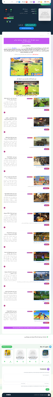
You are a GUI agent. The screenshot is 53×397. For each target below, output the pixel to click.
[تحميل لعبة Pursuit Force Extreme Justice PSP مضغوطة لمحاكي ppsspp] (41, 236)
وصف (48, 33)
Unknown (15, 100)
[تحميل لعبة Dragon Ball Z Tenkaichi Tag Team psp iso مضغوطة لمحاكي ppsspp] (41, 315)
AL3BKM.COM (36, 394)
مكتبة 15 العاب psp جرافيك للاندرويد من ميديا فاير (23, 54)
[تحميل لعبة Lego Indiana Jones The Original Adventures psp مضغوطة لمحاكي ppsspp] (41, 197)
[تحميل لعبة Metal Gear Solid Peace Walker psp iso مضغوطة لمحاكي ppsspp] (41, 141)
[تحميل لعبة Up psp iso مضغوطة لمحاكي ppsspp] (41, 276)
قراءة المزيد (46, 129)
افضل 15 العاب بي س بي (21, 48)
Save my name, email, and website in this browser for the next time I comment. (34, 386)
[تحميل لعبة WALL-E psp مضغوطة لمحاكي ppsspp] (41, 217)
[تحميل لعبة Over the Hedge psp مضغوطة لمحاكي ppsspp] (41, 256)
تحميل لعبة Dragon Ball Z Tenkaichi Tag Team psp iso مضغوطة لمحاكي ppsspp (11, 313)
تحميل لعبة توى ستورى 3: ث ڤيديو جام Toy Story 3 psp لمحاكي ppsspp (10, 178)
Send (47, 389)
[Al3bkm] (47, 2)
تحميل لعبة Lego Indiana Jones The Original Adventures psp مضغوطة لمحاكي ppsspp (11, 195)
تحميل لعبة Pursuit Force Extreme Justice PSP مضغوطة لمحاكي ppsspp (11, 234)
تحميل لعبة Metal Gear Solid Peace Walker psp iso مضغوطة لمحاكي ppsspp (10, 139)
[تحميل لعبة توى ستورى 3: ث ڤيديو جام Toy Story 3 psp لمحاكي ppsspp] (41, 180)
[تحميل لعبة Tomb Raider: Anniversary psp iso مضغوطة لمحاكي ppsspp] (41, 161)
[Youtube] (8, 395)
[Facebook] (10, 395)
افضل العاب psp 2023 (24, 13)
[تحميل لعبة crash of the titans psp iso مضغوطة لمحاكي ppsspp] (41, 295)
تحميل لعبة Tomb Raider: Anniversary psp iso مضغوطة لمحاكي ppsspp (11, 158)
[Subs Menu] (12, 2)
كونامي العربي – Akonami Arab (12, 139)
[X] (8, 21)
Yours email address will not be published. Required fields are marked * (36, 372)
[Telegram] (10, 21)
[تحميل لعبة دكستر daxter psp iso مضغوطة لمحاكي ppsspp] (41, 102)
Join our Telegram (26, 28)
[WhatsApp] (7, 21)
